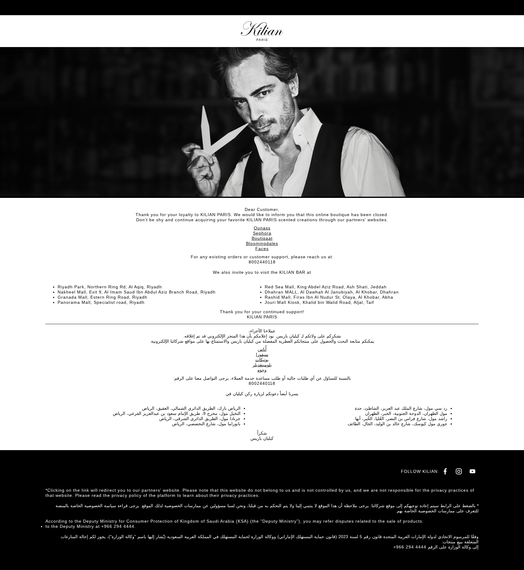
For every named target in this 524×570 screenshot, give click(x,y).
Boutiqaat (262, 238)
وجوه (262, 370)
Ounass (262, 228)
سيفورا (262, 354)
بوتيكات (262, 359)
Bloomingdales (262, 243)
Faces (262, 248)
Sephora (262, 233)
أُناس (262, 349)
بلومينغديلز (262, 364)
